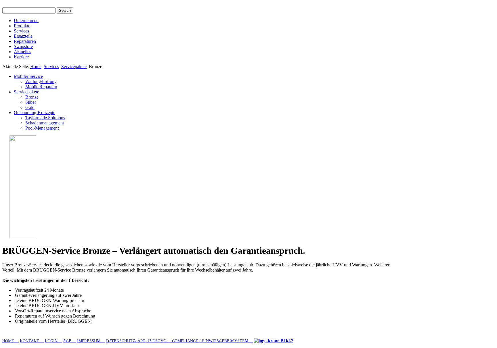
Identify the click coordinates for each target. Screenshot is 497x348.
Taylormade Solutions (45, 117)
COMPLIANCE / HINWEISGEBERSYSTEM (210, 341)
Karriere (21, 56)
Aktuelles (22, 51)
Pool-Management (42, 128)
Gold (30, 107)
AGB (69, 341)
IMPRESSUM (91, 341)
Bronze (32, 97)
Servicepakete (74, 66)
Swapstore (23, 46)
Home (35, 66)
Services (21, 30)
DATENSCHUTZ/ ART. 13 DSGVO (139, 341)
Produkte (22, 25)
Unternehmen (26, 20)
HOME (10, 341)
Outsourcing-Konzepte (34, 112)
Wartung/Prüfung (41, 81)
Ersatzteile (23, 36)
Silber (30, 102)
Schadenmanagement (44, 122)
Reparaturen (25, 41)
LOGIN (53, 341)
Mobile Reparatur (41, 86)
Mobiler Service (28, 76)
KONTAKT (32, 341)
